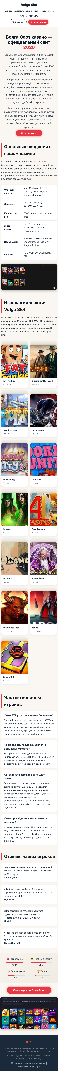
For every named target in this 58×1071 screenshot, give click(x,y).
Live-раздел (32, 11)
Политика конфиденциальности (28, 1063)
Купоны (23, 15)
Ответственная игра (29, 1066)
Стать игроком (38, 22)
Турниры (8, 11)
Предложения (47, 11)
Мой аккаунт (18, 22)
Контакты (33, 15)
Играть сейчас (29, 133)
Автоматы (19, 11)
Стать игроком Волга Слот (29, 990)
